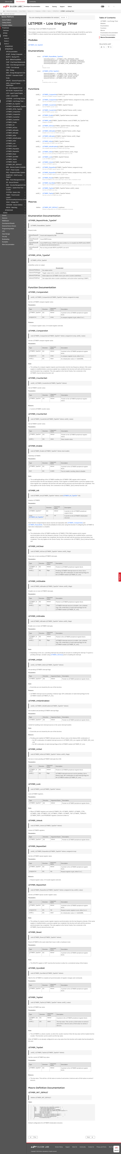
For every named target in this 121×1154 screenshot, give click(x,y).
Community (32, 1)
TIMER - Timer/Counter (13, 195)
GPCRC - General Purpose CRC (15, 80)
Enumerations (105, 26)
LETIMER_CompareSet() (75, 523)
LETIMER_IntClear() (57, 654)
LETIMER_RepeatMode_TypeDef (16, 106)
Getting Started (6, 22)
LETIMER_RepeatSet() (35, 524)
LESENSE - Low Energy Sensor (15, 98)
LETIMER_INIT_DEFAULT (14, 164)
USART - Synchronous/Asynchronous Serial (16, 198)
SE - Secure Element (12, 182)
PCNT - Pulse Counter (12, 170)
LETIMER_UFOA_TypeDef (14, 109)
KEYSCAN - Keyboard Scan (14, 90)
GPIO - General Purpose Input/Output (13, 84)
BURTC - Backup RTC (12, 57)
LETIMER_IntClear (11, 127)
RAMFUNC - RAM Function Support (14, 176)
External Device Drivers (9, 226)
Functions (103, 28)
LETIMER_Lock (10, 143)
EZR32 (5, 212)
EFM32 (5, 35)
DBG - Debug (10, 70)
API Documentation (11, 51)
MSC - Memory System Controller (16, 167)
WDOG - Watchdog (11, 207)
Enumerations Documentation (109, 32)
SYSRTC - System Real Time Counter (14, 188)
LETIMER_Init (10, 125)
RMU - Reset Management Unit (15, 179)
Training (54, 6)
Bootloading (5, 239)
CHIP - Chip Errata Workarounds (15, 62)
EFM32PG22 (9, 46)
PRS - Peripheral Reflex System (15, 172)
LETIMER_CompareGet (13, 111)
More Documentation (8, 244)
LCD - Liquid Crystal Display (14, 93)
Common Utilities (7, 25)
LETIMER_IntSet (11, 141)
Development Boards (8, 223)
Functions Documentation (108, 35)
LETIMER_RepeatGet (12, 148)
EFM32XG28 (9, 210)
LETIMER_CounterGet (12, 117)
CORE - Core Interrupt (12, 67)
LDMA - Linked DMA (12, 96)
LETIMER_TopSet (11, 159)
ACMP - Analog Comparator (14, 54)
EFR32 (5, 33)
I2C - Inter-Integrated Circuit (14, 88)
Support (62, 6)
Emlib (7, 78)
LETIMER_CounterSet (12, 119)
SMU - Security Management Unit (16, 185)
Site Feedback (112, 1147)
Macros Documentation (108, 37)
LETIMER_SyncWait (12, 156)
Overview (6, 30)
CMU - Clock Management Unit (15, 65)
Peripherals (5, 28)
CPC (3, 231)
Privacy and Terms (101, 1147)
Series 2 (6, 43)
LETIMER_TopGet (11, 162)
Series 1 (6, 41)
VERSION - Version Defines (14, 205)
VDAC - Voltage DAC (12, 202)
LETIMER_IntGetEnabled (13, 138)
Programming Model (8, 228)
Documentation (20, 1)
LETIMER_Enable (11, 122)
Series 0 (6, 38)
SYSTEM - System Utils (13, 192)
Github (70, 6)
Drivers (4, 215)
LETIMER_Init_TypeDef (13, 104)
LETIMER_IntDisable (12, 130)
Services (4, 218)
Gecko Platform (7, 17)
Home (47, 6)
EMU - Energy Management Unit (15, 72)
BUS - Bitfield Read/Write (13, 59)
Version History (59, 1147)
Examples (5, 242)
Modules (103, 23)
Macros (103, 30)
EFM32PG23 (9, 49)
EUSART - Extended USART (14, 75)
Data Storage (6, 234)
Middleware (5, 220)
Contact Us (91, 1147)
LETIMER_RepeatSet (12, 151)
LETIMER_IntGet (11, 135)
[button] (102, 6)
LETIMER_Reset (11, 154)
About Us (74, 1147)
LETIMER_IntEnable (12, 133)
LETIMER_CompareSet (13, 114)
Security (4, 236)
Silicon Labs (8, 1)
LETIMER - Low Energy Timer (15, 101)
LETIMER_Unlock (11, 146)
